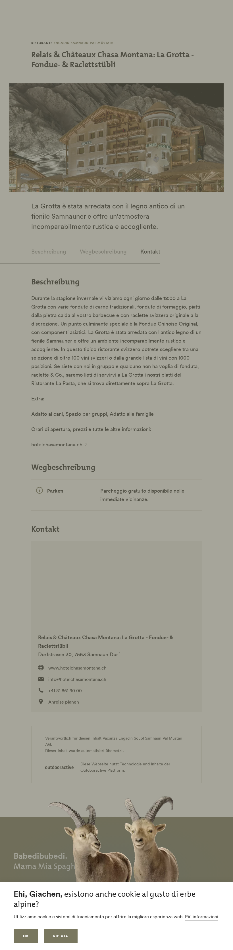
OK (26, 936)
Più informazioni (201, 916)
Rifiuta (60, 936)
